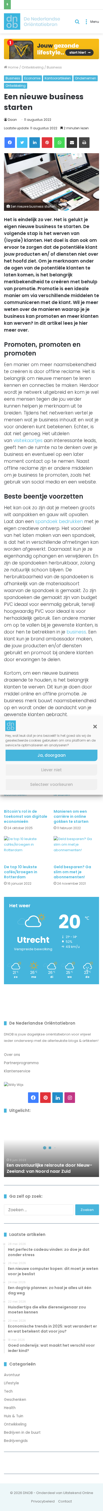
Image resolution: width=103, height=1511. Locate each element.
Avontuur (12, 1374)
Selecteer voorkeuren (51, 784)
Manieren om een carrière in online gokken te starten (71, 816)
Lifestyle (11, 1383)
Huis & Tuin (13, 1416)
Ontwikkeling (33, 67)
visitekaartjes (28, 440)
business (76, 632)
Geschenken (15, 1399)
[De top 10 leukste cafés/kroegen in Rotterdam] (26, 849)
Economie (32, 78)
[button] (95, 726)
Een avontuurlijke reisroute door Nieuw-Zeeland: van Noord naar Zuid (49, 1168)
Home (12, 67)
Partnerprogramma (21, 1062)
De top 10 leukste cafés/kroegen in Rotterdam (20, 872)
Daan (12, 119)
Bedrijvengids (16, 1440)
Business (54, 67)
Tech (8, 1391)
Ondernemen (85, 78)
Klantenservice (17, 1071)
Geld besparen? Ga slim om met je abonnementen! (72, 872)
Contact (65, 1501)
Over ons (12, 1054)
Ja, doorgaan (52, 755)
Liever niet (51, 770)
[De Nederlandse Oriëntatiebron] (32, 21)
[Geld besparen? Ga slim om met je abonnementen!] (76, 849)
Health (10, 1407)
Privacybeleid (43, 1501)
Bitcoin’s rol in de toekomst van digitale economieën (25, 816)
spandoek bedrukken (59, 521)
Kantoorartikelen (58, 78)
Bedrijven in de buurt (22, 1432)
